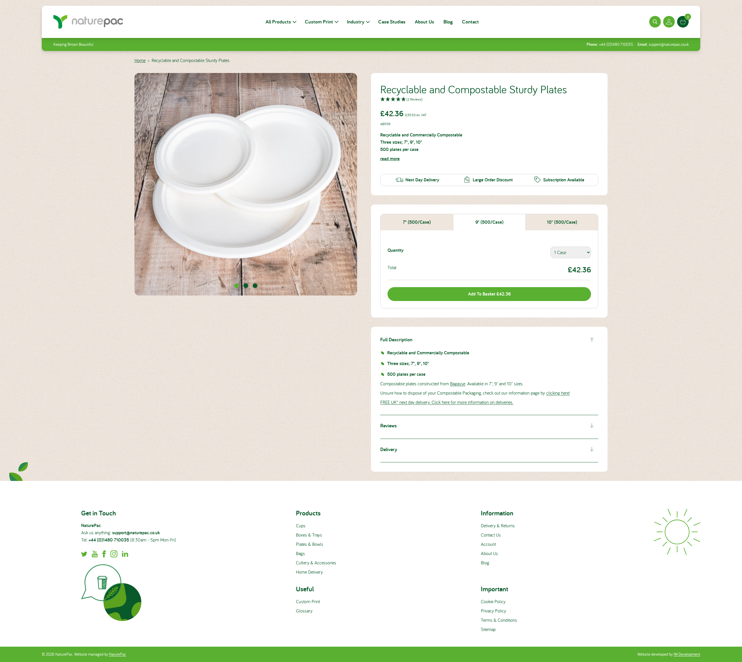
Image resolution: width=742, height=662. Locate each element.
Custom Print (319, 21)
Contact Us (491, 535)
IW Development (687, 654)
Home (140, 60)
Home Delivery (309, 572)
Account (488, 544)
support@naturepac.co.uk (669, 44)
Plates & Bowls (309, 544)
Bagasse (457, 383)
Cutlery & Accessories (316, 563)
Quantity (395, 250)
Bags (300, 553)
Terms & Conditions (499, 620)
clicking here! (558, 393)
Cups (300, 525)
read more (390, 159)
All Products (278, 21)
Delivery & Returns (498, 525)
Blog (448, 21)
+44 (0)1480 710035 (616, 44)
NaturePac (117, 654)
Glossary (304, 611)
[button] (489, 99)
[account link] (669, 22)
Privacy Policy (493, 611)
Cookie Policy (493, 601)
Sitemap (488, 629)
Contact (470, 21)
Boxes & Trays (309, 535)
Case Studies (391, 21)
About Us (424, 21)
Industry (355, 21)
